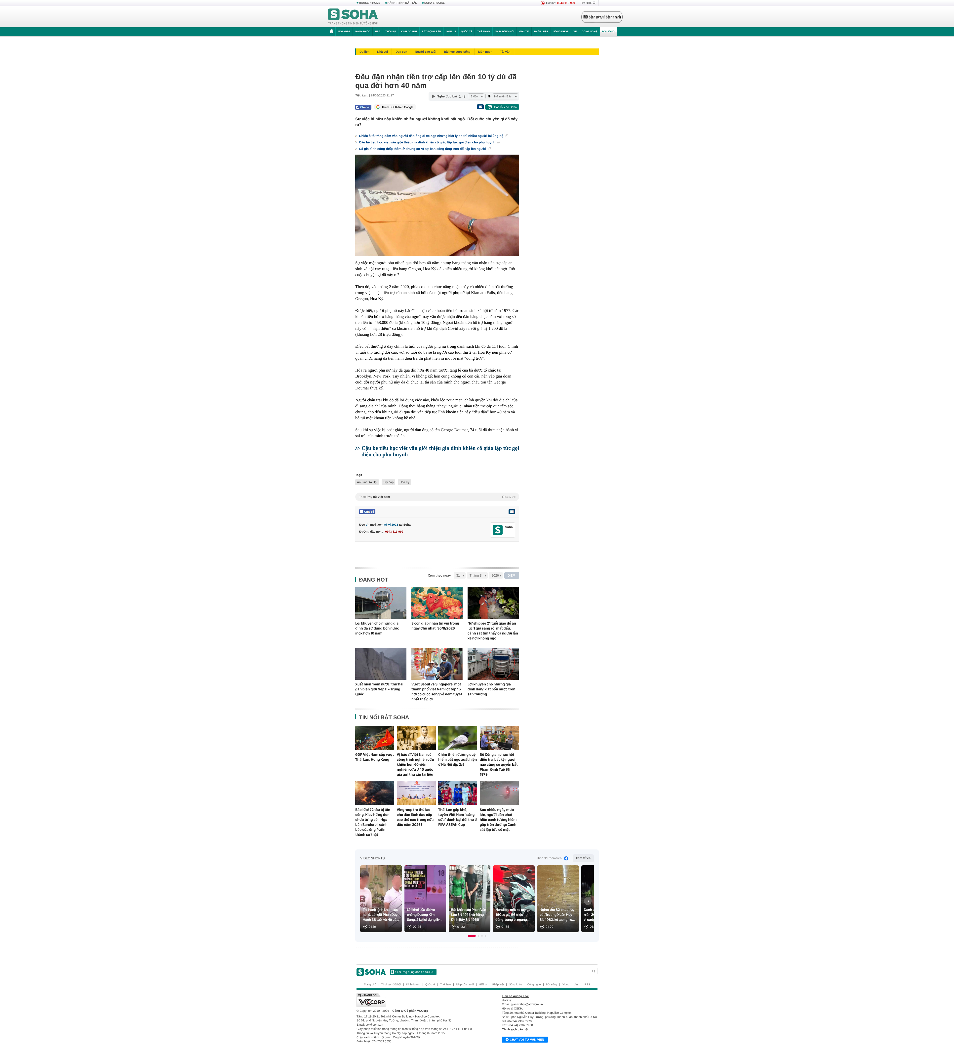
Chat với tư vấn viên (527, 1039)
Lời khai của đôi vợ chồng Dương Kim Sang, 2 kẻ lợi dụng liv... (424, 915)
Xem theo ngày (439, 575)
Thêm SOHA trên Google (397, 107)
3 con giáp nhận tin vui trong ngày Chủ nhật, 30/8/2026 (435, 626)
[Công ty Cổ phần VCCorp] (417, 1000)
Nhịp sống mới (504, 31)
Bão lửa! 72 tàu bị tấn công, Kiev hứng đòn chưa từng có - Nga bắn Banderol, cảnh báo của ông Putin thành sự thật (372, 822)
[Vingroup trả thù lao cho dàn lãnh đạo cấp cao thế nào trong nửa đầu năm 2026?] (416, 793)
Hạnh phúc (362, 31)
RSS (587, 984)
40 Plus (451, 31)
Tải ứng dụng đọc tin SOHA (415, 972)
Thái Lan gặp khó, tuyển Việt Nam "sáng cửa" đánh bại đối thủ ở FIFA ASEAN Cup (457, 817)
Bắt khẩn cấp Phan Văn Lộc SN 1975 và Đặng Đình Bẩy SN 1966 (468, 915)
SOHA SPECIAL (434, 2)
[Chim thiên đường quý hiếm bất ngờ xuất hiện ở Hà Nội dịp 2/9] (457, 738)
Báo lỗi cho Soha (505, 107)
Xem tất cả (583, 858)
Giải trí (524, 31)
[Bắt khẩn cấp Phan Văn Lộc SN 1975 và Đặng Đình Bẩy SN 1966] (469, 898)
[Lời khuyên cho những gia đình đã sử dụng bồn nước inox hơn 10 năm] (380, 603)
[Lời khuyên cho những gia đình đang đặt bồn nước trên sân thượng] (493, 664)
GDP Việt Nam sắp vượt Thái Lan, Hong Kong (374, 757)
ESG (377, 31)
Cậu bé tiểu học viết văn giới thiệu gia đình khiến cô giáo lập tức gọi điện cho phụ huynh (427, 142)
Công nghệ (589, 31)
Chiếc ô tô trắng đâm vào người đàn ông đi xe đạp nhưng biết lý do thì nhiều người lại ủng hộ (431, 136)
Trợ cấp (388, 482)
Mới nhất (344, 31)
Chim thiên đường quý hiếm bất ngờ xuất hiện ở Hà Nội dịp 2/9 (457, 759)
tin (367, 524)
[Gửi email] (480, 106)
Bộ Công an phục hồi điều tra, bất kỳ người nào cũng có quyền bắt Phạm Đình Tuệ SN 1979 (499, 764)
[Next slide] (588, 901)
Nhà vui (382, 51)
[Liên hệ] (511, 511)
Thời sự (390, 31)
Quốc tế (466, 31)
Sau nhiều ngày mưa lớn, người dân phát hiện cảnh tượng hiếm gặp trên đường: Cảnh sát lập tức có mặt (498, 819)
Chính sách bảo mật (515, 1029)
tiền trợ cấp (498, 262)
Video (565, 984)
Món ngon (485, 51)
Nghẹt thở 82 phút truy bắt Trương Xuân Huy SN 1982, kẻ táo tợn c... (557, 915)
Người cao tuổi (425, 51)
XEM (512, 575)
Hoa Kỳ (404, 482)
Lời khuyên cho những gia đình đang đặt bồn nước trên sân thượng (491, 689)
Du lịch (364, 51)
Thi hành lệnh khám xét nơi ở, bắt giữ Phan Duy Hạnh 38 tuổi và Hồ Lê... (381, 915)
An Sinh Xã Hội (367, 482)
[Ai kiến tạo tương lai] (600, 17)
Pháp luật (541, 31)
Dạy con (401, 51)
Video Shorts (372, 858)
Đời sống (608, 31)
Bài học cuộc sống (457, 51)
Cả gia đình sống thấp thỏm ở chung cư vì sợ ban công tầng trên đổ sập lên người (423, 149)
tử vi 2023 (391, 524)
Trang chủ (370, 984)
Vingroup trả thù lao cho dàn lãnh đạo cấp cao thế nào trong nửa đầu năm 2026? (415, 817)
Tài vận (505, 51)
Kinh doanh (409, 31)
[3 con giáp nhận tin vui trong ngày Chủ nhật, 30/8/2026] (437, 603)
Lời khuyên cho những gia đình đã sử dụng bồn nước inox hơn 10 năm (377, 628)
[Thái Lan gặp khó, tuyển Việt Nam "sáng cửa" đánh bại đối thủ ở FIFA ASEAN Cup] (457, 793)
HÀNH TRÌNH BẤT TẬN (402, 2)
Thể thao (483, 31)
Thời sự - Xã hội (391, 984)
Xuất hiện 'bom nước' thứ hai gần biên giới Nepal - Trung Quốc (379, 689)
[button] (472, 936)
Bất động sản (431, 31)
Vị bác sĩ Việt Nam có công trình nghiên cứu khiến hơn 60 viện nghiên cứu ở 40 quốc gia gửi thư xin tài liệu (415, 764)
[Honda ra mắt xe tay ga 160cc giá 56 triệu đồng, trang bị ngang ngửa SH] (514, 898)
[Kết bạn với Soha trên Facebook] (498, 530)
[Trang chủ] (353, 16)
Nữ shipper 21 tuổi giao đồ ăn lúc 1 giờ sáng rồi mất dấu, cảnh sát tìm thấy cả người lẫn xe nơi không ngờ (493, 630)
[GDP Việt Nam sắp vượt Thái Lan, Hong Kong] (374, 738)
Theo (437, 497)
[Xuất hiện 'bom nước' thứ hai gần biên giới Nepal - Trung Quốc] (380, 664)
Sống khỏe (560, 31)
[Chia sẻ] (363, 107)
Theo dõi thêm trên (549, 858)
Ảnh (576, 984)
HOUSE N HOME (369, 2)
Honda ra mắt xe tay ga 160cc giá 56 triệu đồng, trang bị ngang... (512, 915)
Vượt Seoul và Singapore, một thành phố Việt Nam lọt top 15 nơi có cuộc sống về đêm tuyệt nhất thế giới (436, 691)
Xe (575, 31)
